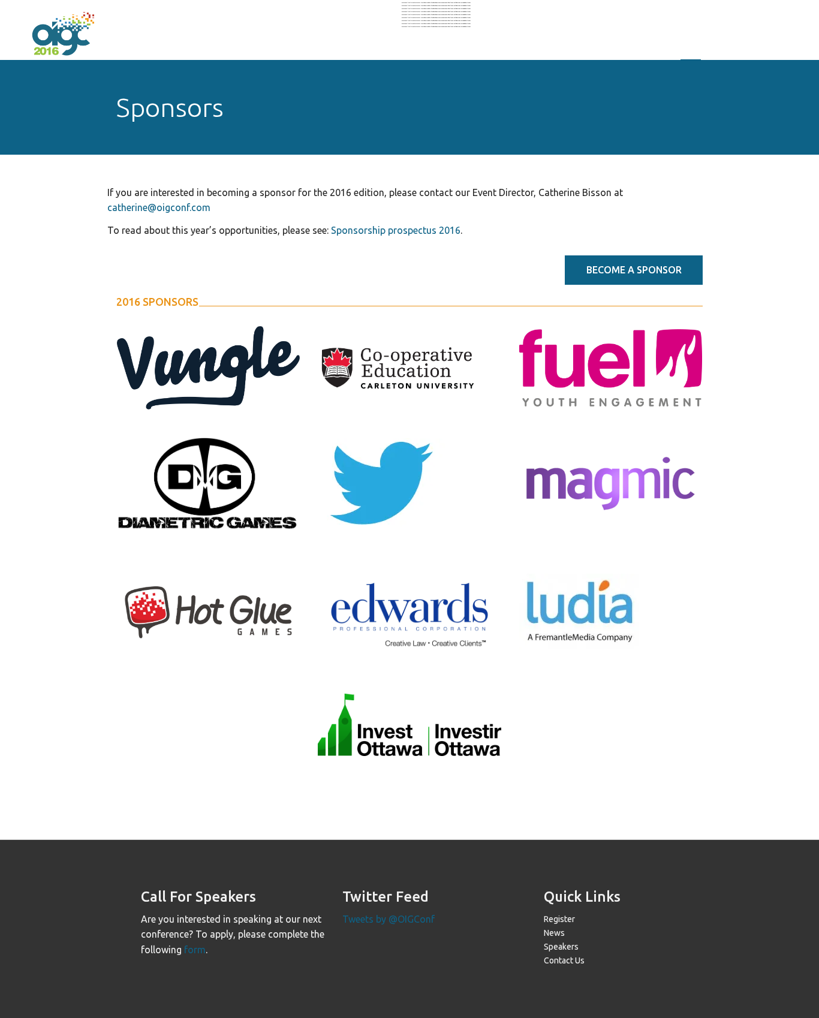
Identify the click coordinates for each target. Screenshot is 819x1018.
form (195, 949)
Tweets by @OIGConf (388, 919)
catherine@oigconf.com (158, 207)
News (554, 933)
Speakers (561, 946)
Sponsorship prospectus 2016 (395, 230)
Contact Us (564, 960)
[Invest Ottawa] (409, 724)
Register (559, 919)
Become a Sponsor (634, 269)
